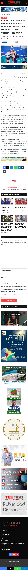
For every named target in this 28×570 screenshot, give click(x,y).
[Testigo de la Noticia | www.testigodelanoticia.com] (14, 3)
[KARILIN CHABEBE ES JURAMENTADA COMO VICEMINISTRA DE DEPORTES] (7, 201)
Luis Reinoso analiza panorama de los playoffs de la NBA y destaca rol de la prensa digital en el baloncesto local (7, 226)
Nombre (3, 263)
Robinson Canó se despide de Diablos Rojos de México (20, 207)
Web (2, 277)
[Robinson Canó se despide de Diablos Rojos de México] (21, 201)
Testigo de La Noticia (7, 36)
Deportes (8, 14)
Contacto (3, 538)
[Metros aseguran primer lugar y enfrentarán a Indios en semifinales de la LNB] (21, 218)
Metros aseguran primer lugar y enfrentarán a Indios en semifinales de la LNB (20, 226)
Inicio (3, 14)
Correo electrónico (6, 270)
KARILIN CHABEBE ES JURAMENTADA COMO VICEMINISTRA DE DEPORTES (7, 208)
